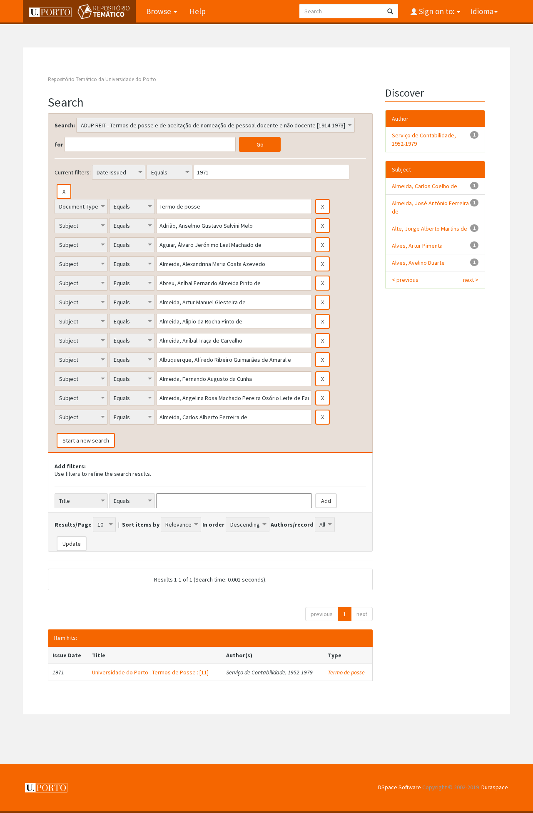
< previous (405, 279)
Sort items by (140, 524)
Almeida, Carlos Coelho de (424, 186)
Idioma (482, 11)
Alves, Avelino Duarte (418, 262)
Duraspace (494, 787)
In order (213, 524)
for (59, 144)
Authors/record (292, 524)
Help (197, 11)
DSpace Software (399, 787)
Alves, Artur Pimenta (417, 245)
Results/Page (73, 524)
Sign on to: (436, 11)
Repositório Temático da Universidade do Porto (102, 79)
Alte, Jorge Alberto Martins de (429, 228)
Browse (159, 11)
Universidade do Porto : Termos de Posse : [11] (150, 672)
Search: (65, 125)
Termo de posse (346, 672)
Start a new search (85, 440)
